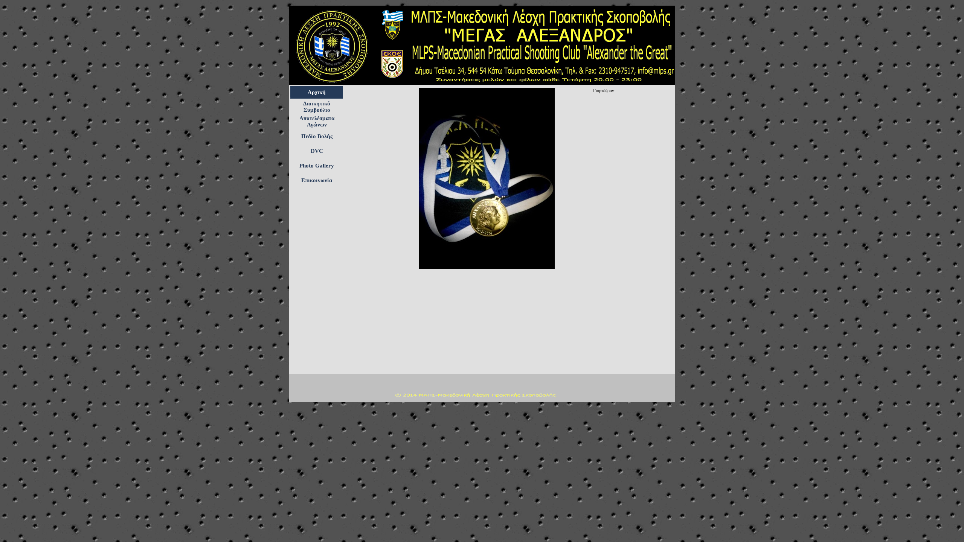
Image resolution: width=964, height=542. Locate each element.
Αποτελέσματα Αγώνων (316, 121)
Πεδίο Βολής (317, 136)
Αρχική (317, 92)
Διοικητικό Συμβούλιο (316, 106)
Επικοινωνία (316, 180)
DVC (317, 151)
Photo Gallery (316, 166)
